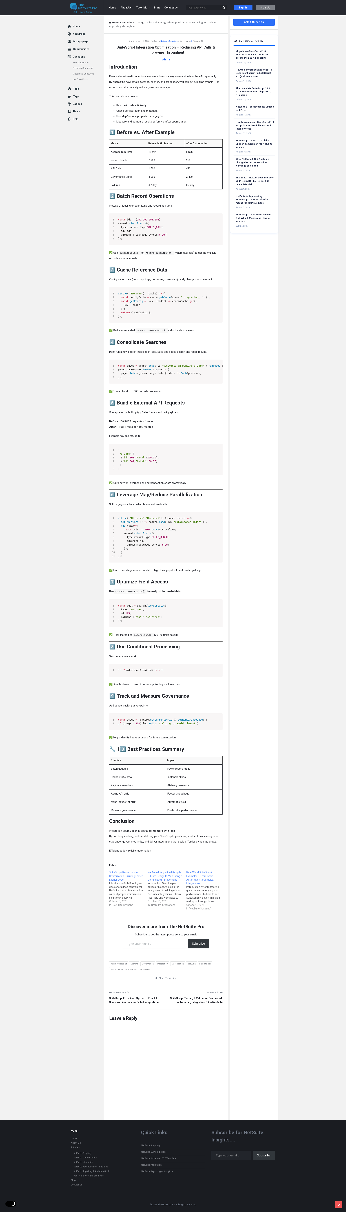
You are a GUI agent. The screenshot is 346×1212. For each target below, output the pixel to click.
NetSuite (191, 963)
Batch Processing (118, 963)
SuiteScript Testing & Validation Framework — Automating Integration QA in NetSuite (196, 1000)
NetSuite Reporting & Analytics (157, 1171)
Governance (148, 963)
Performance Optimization (123, 969)
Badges (77, 103)
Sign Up (265, 7)
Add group (79, 33)
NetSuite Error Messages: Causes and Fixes (255, 108)
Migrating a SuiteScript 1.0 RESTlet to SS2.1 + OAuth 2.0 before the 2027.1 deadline (252, 54)
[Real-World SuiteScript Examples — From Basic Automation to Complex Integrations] (205, 890)
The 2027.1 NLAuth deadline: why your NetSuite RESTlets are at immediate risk (255, 181)
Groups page (80, 41)
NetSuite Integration (83, 1162)
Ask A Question (254, 22)
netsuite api (205, 963)
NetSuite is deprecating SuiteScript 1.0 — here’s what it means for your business (253, 199)
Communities (81, 49)
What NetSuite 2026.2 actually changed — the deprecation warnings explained (252, 162)
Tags (76, 96)
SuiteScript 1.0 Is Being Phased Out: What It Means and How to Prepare (253, 218)
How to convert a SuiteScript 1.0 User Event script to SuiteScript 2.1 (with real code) (254, 73)
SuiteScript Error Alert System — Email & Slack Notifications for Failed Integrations (134, 1000)
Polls (76, 88)
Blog (157, 7)
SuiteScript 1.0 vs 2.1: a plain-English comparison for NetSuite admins (254, 143)
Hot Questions (80, 79)
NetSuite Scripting (169, 41)
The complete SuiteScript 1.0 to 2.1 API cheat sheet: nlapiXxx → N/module (253, 91)
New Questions (80, 62)
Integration (162, 963)
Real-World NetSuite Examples (89, 1175)
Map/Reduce (178, 963)
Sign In (243, 7)
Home (112, 7)
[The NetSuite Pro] (86, 7)
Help (75, 119)
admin (166, 59)
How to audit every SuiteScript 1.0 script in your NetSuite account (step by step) (255, 125)
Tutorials (141, 7)
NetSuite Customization (85, 1157)
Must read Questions (83, 73)
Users (76, 111)
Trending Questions (83, 68)
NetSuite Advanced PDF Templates (91, 1166)
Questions (79, 56)
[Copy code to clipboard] (218, 221)
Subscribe (198, 943)
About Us (126, 7)
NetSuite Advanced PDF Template (158, 1158)
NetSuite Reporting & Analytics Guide (92, 1171)
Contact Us (171, 7)
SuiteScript (145, 969)
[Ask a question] (338, 1204)
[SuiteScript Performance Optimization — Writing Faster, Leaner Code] (128, 889)
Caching (134, 963)
